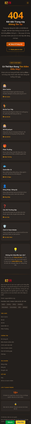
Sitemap (3, 354)
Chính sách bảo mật (6, 345)
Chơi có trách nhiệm (6, 348)
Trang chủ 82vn (18, 257)
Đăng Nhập (20, 422)
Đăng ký (3, 367)
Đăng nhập (4, 364)
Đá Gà (2, 320)
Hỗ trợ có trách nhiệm (7, 380)
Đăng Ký (10, 422)
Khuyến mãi (4, 370)
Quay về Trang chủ (16, 44)
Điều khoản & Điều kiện (7, 342)
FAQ (2, 377)
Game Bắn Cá (4, 326)
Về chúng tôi (4, 339)
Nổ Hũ (2, 323)
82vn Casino (4, 317)
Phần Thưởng (5, 329)
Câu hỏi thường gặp (6, 351)
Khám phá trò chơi (16, 49)
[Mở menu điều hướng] (27, 3)
